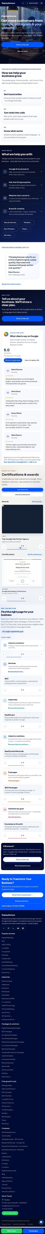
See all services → (11, 222)
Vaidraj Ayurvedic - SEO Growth (12, 1139)
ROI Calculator (7, 1092)
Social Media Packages (10, 1038)
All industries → (7, 1016)
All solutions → (7, 1077)
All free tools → (7, 1106)
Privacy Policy (6, 1188)
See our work (22, 51)
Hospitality (5, 995)
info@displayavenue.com (10, 1206)
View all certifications (22, 494)
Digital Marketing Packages (11, 1028)
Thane (4, 1120)
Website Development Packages (13, 1042)
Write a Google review (13, 360)
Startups (5, 1073)
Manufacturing (7, 981)
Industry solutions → (9, 1019)
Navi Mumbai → (10, 229)
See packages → (14, 781)
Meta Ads (5, 955)
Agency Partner (7, 1181)
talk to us (33, 462)
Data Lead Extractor (8, 1089)
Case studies (6, 1136)
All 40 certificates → (35, 554)
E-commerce (6, 1002)
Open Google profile (32, 360)
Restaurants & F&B (8, 998)
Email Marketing (7, 962)
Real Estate (6, 991)
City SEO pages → (8, 1110)
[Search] (23, 3)
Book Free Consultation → (22, 895)
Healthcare (5, 984)
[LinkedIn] (13, 928)
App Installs (6, 1066)
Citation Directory (8, 1103)
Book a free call (22, 45)
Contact (5, 1184)
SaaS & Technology (8, 1005)
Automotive (6, 1012)
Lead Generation (7, 1056)
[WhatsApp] (23, 928)
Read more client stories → (12, 284)
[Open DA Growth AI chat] (41, 1222)
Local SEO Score (7, 1099)
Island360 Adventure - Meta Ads (13, 1150)
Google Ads (6, 951)
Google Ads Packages (9, 1035)
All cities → (8, 235)
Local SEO (5, 948)
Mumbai (4, 1113)
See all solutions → (15, 817)
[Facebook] (4, 928)
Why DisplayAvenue (22, 866)
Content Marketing (8, 969)
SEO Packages (7, 1031)
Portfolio (5, 1164)
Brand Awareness (8, 1063)
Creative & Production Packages (13, 1052)
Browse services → (22, 901)
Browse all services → (16, 672)
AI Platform (5, 1160)
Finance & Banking (8, 1009)
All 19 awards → (37, 502)
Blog (3, 1174)
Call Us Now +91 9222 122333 (13, 906)
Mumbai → (28, 222)
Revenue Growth (7, 1070)
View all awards (22, 489)
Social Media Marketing (10, 965)
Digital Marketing (7, 938)
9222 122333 (33, 3)
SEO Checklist (6, 1096)
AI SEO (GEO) (6, 944)
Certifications (6, 1157)
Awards (4, 1153)
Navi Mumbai (6, 1117)
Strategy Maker (7, 1085)
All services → (6, 972)
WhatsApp (11, 1231)
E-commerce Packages (10, 1045)
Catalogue (33, 1231)
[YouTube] (18, 928)
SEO (3, 941)
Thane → (25, 229)
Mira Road (5, 1124)
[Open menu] (41, 3)
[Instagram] (8, 928)
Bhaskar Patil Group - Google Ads (13, 1143)
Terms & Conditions (8, 1191)
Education (5, 988)
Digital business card (9, 1170)
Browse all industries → (17, 708)
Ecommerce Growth (8, 1059)
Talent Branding (7, 1177)
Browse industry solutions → (19, 744)
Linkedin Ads (6, 958)
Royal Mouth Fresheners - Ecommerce (15, 1146)
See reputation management (15, 462)
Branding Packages (8, 1049)
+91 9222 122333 (7, 1209)
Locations (5, 1167)
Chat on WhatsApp (10, 1213)
